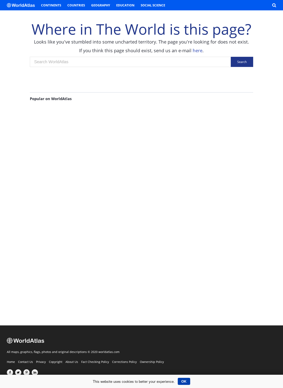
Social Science (153, 5)
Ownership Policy (152, 362)
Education (125, 5)
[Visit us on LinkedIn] (35, 372)
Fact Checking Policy (95, 362)
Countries (76, 5)
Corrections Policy (124, 362)
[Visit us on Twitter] (18, 372)
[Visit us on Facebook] (10, 372)
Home (11, 362)
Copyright (55, 362)
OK (183, 381)
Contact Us (25, 362)
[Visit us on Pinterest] (26, 372)
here (197, 50)
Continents (51, 5)
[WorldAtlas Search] (274, 5)
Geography (100, 5)
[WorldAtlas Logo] (22, 5)
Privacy (41, 362)
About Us (71, 362)
